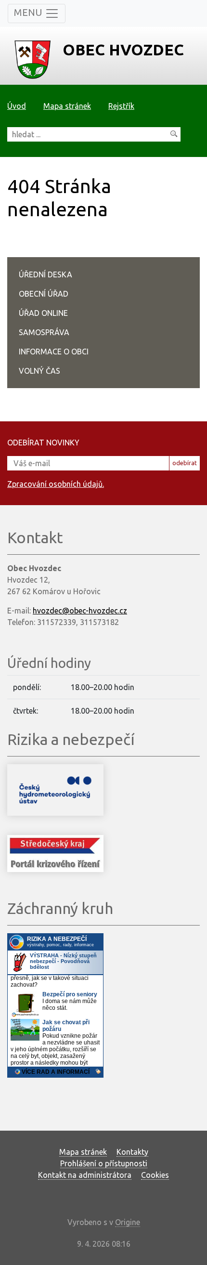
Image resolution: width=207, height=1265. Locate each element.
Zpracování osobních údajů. (55, 484)
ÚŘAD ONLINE (43, 313)
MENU (29, 12)
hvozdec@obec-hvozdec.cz (80, 610)
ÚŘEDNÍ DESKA (45, 274)
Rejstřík (121, 106)
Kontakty (132, 1152)
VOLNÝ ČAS (39, 370)
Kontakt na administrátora (84, 1175)
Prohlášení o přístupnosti (103, 1163)
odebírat (184, 462)
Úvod (16, 106)
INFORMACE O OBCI (54, 351)
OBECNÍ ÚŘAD (43, 293)
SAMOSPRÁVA (44, 332)
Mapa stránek (67, 106)
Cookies (155, 1175)
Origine (127, 1222)
